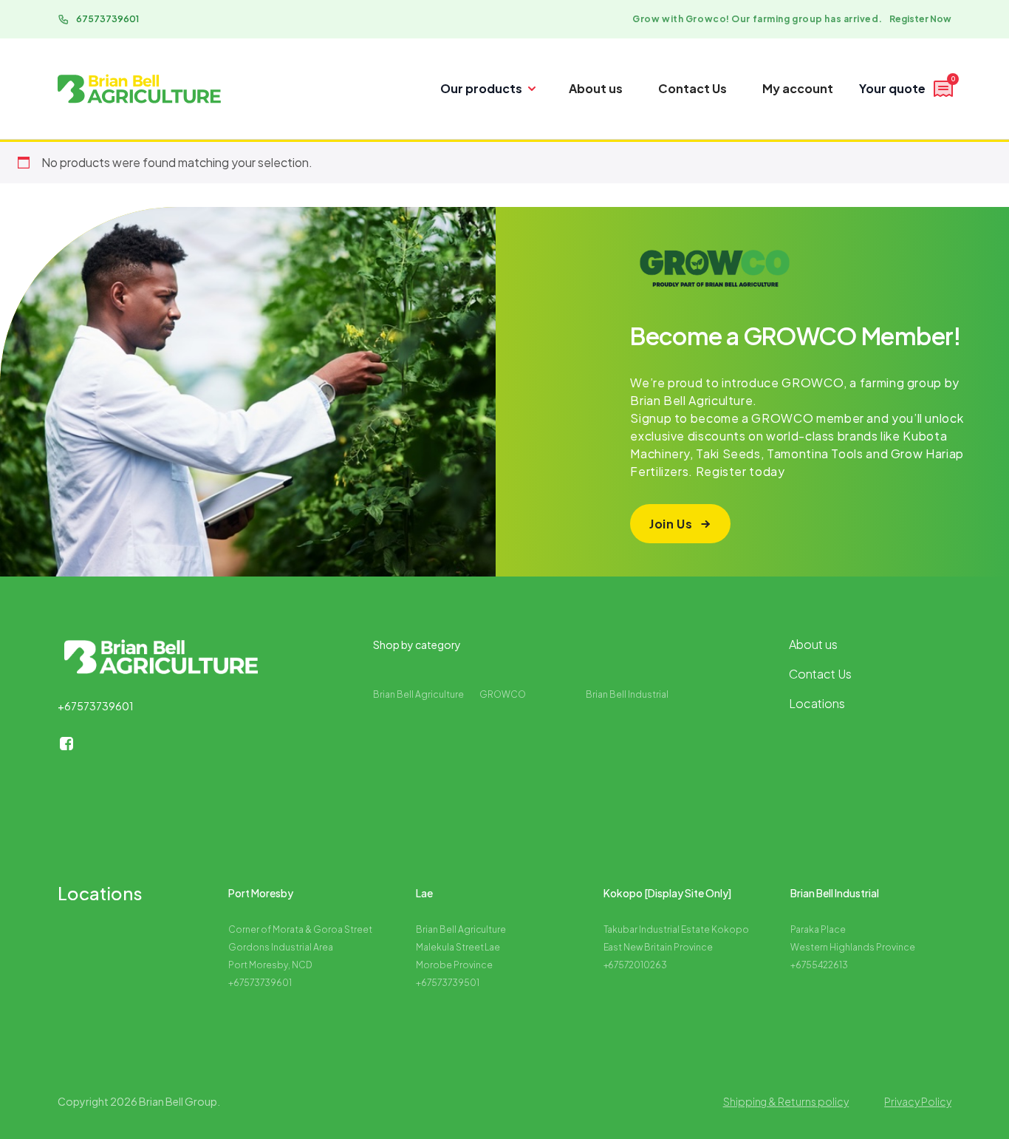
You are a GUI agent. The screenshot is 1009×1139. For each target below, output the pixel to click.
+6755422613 (819, 964)
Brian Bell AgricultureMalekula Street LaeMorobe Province (461, 947)
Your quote (906, 86)
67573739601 (107, 18)
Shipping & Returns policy (786, 1101)
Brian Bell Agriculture (418, 694)
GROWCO (502, 694)
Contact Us (692, 88)
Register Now (920, 18)
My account (797, 88)
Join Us (670, 523)
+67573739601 (96, 706)
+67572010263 (635, 964)
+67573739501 (447, 982)
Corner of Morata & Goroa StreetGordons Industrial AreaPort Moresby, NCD (300, 947)
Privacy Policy (917, 1101)
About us (596, 88)
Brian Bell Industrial (627, 694)
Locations (817, 703)
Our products (481, 88)
